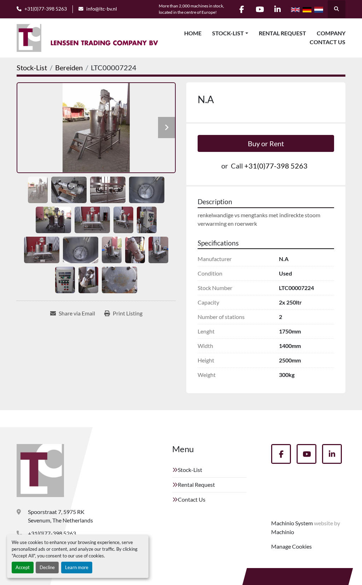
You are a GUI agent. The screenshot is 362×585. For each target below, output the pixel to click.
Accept (23, 567)
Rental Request (282, 33)
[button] (230, 33)
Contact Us (327, 42)
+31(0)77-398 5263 (45, 9)
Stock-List (228, 33)
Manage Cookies (291, 546)
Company (331, 33)
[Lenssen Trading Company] (40, 470)
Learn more (76, 567)
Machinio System (292, 523)
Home (193, 33)
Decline (47, 567)
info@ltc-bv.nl (101, 9)
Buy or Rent (266, 143)
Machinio (282, 531)
